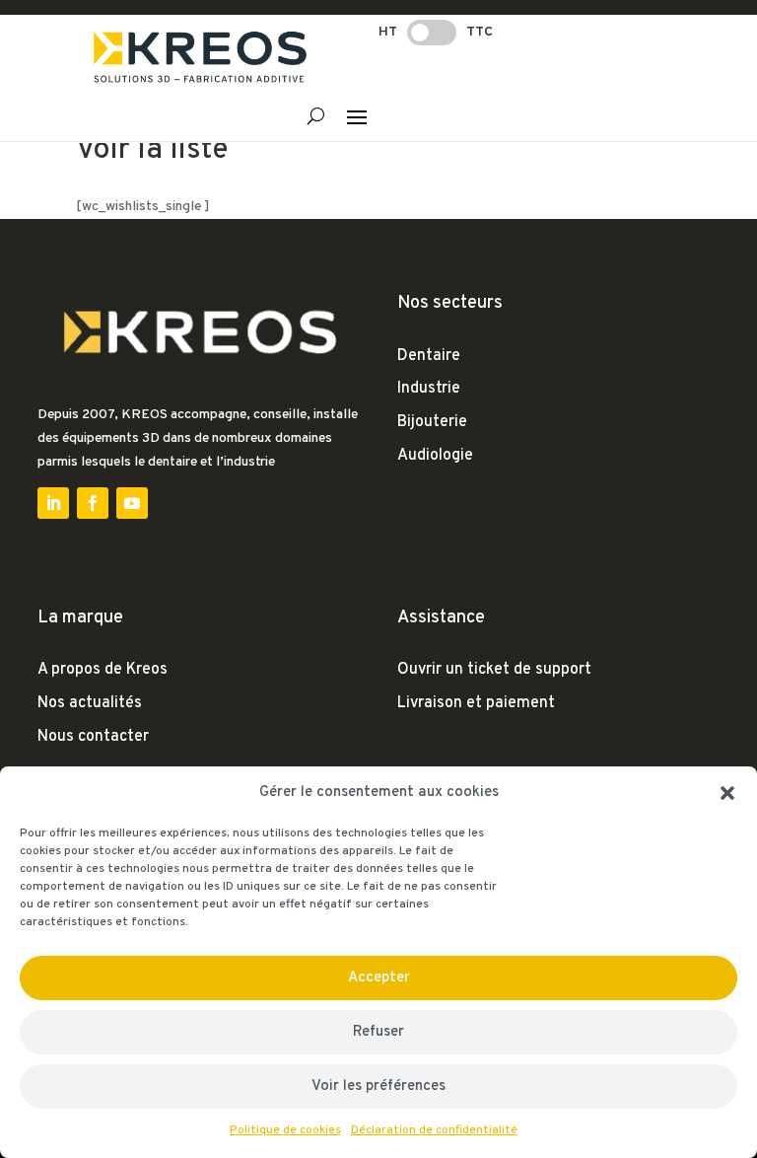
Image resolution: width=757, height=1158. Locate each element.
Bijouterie (432, 422)
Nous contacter (93, 737)
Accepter (379, 978)
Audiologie (435, 456)
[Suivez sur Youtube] (132, 503)
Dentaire (428, 356)
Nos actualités (89, 703)
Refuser (378, 1032)
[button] (727, 793)
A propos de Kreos (102, 670)
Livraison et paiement (476, 703)
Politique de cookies (285, 1130)
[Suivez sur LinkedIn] (53, 503)
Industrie (428, 388)
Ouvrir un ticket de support (494, 670)
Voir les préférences (378, 1086)
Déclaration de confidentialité (434, 1130)
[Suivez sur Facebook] (92, 503)
